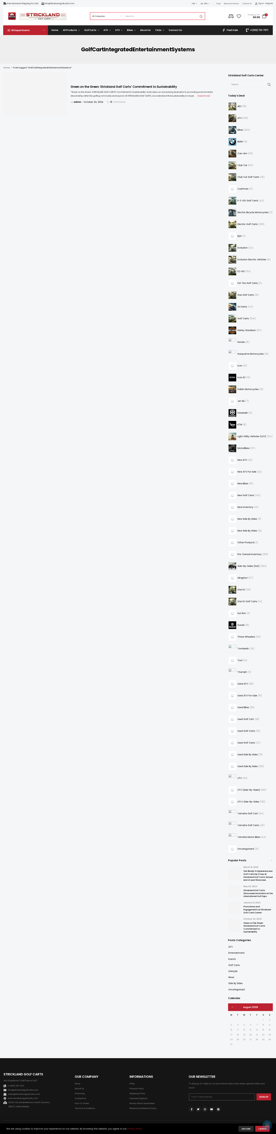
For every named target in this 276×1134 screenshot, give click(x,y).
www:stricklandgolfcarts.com (23, 1098)
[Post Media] (234, 873)
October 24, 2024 (252, 918)
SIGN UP (263, 1096)
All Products (70, 30)
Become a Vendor (231, 3)
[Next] (271, 860)
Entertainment (236, 952)
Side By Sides (235, 983)
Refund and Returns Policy (143, 1108)
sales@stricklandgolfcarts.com (24, 1094)
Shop (218, 3)
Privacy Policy (137, 1088)
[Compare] (231, 16)
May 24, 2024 (250, 886)
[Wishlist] (239, 16)
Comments (118, 102)
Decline (246, 1128)
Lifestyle (233, 971)
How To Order (82, 1103)
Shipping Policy (137, 1093)
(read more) (203, 95)
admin (77, 102)
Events (232, 959)
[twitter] (198, 1109)
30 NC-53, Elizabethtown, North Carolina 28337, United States (29, 1104)
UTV (117, 30)
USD (193, 3)
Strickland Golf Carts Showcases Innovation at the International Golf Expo (258, 893)
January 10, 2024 (252, 902)
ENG (205, 3)
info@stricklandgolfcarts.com (59, 3)
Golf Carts (90, 30)
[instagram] (204, 1109)
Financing (80, 1093)
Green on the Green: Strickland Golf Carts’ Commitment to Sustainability (254, 927)
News (231, 977)
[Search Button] (201, 16)
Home (54, 30)
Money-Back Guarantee (142, 1103)
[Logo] (12, 16)
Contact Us (247, 3)
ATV (105, 30)
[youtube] (211, 1109)
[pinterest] (218, 1109)
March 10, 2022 (250, 867)
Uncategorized (236, 989)
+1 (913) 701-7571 (259, 30)
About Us (145, 30)
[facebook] (191, 1109)
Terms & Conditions (85, 1108)
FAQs (158, 30)
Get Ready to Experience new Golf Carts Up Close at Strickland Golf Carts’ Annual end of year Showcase (258, 875)
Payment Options (138, 1098)
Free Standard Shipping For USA (22, 3)
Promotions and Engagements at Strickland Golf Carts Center (257, 909)
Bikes (130, 30)
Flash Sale (232, 30)
